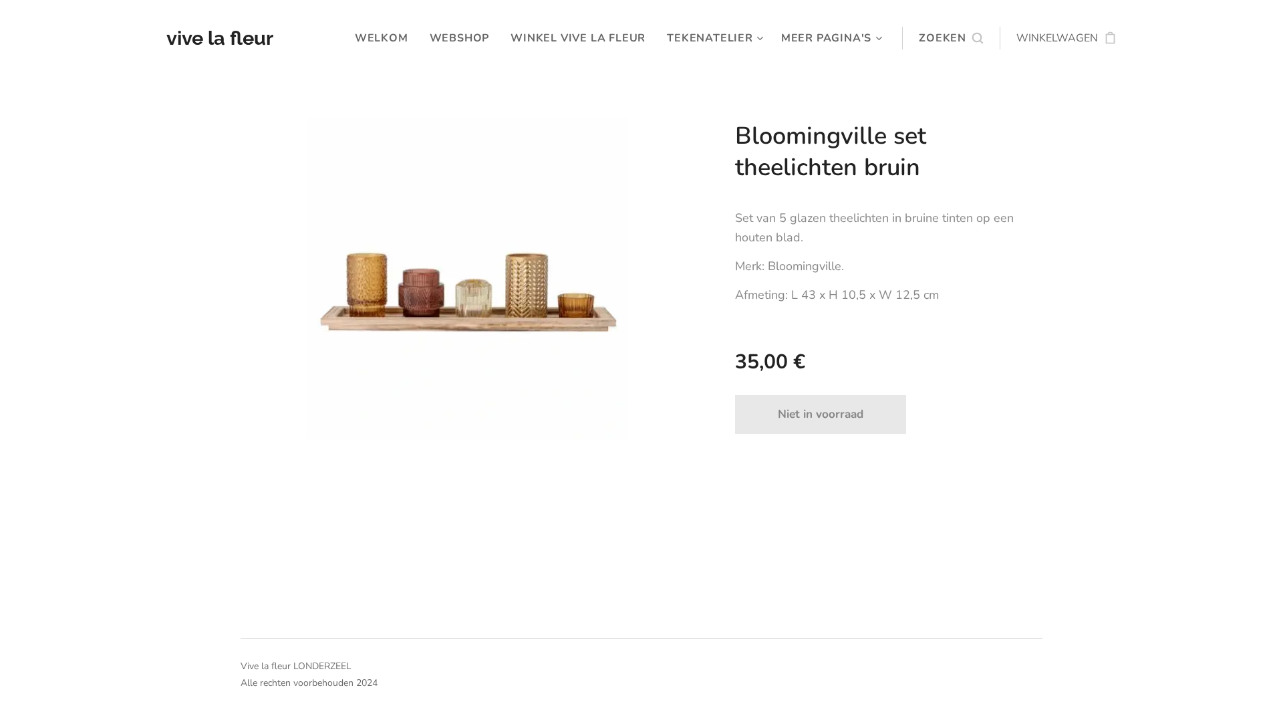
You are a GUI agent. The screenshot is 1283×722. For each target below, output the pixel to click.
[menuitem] (385, 38)
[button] (951, 38)
